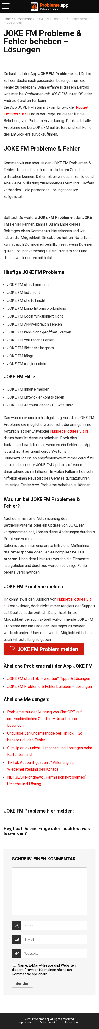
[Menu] (6, 6)
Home (8, 19)
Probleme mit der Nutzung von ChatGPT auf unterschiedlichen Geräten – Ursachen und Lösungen (44, 719)
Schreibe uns (73, 1022)
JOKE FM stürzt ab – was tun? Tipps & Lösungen (48, 678)
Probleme (24, 19)
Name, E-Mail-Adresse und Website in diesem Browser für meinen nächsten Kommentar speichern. (44, 969)
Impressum (25, 1022)
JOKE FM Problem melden (47, 649)
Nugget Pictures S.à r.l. (69, 431)
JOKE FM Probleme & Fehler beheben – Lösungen (49, 686)
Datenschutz (48, 1022)
